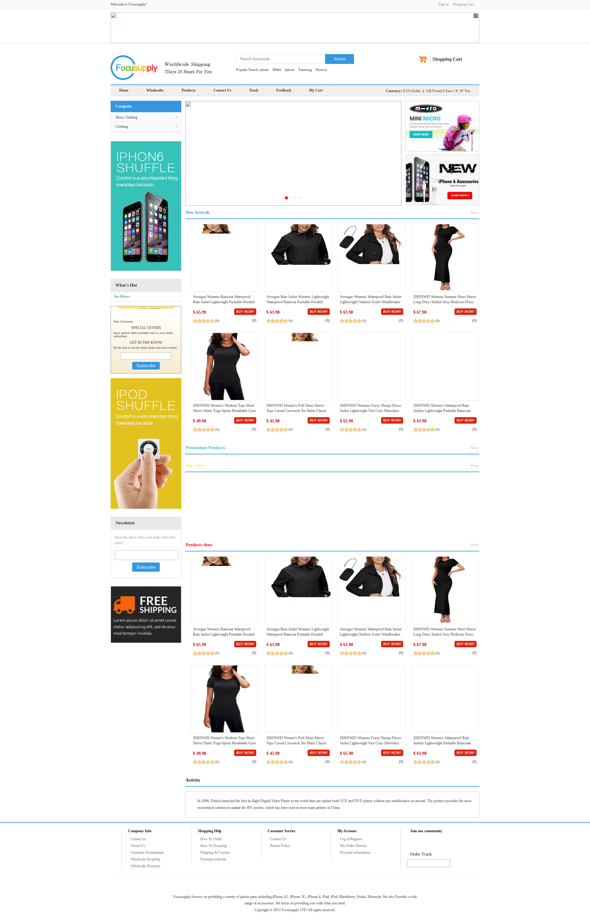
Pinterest (436, 843)
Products (189, 90)
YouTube (448, 843)
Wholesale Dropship (145, 859)
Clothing (122, 126)
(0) (217, 321)
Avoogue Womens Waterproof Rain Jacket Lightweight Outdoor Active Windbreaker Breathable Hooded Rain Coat (370, 302)
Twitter (424, 843)
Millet (277, 70)
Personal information (355, 852)
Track (253, 90)
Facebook (412, 843)
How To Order (211, 839)
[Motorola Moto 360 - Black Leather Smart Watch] (224, 257)
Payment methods (213, 859)
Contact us (138, 839)
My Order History (353, 846)
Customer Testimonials (147, 852)
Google (460, 843)
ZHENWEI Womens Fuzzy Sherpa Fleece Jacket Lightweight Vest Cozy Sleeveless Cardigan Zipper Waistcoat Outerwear (370, 410)
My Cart (316, 90)
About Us (138, 846)
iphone (290, 70)
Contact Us (222, 90)
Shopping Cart (463, 4)
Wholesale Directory (145, 866)
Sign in (443, 4)
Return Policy (280, 846)
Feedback (283, 90)
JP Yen (462, 91)
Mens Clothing (126, 117)
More (475, 212)
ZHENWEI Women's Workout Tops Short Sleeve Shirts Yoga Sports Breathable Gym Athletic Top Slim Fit (224, 410)
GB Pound (432, 91)
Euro (448, 91)
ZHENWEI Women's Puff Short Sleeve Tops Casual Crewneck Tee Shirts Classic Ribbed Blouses (296, 410)
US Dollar (412, 91)
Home (123, 90)
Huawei (321, 70)
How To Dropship (213, 846)
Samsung (305, 70)
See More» (122, 296)
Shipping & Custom (215, 852)
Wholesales (155, 90)
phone (264, 70)
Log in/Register (351, 839)
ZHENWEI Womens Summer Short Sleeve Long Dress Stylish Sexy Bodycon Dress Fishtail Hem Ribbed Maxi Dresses (444, 302)
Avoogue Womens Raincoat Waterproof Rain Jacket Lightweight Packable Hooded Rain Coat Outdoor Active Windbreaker (223, 302)
